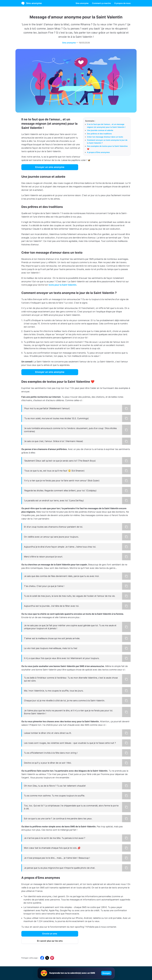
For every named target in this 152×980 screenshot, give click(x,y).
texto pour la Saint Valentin (62, 285)
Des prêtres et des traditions (99, 134)
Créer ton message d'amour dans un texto (105, 137)
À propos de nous (122, 3)
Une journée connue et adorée (100, 130)
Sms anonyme (34, 3)
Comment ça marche (101, 3)
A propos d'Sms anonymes (98, 152)
